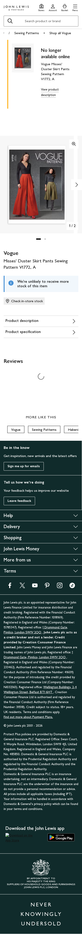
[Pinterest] (47, 587)
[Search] (10, 21)
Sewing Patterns (26, 33)
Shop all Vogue (60, 33)
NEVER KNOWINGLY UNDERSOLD (41, 914)
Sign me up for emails (24, 466)
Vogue (15, 429)
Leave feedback (19, 501)
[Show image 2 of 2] (76, 184)
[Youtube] (35, 587)
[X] (22, 587)
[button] (75, 7)
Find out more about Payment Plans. (28, 717)
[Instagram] (59, 587)
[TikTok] (72, 587)
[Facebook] (10, 587)
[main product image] (26, 73)
